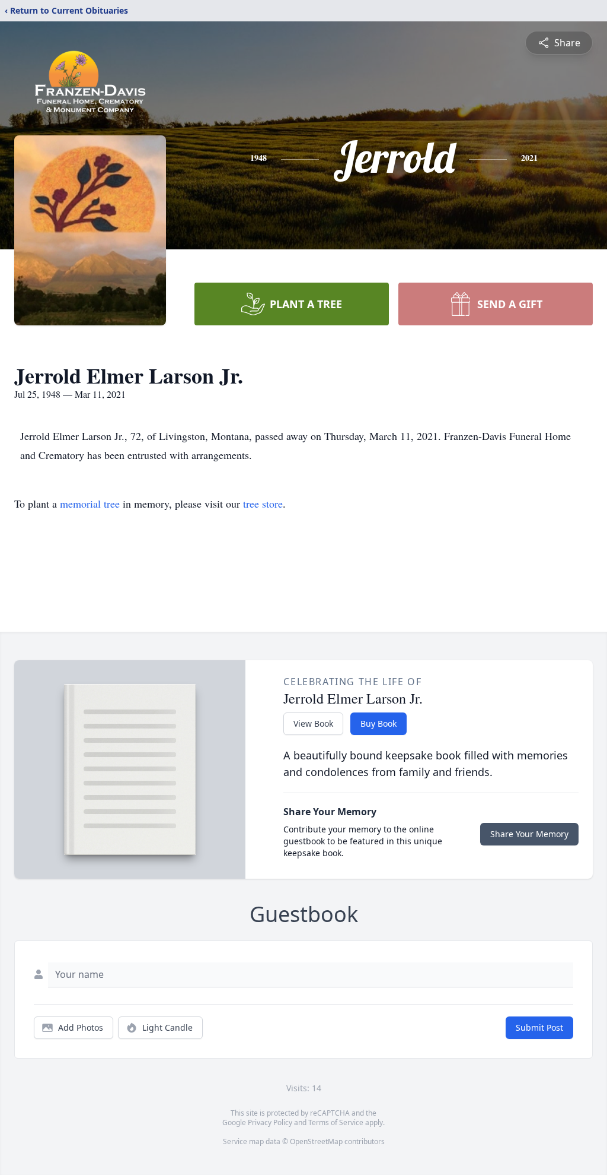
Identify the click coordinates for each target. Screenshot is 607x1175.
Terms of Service (335, 1122)
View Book (313, 723)
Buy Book (378, 723)
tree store (263, 503)
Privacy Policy (270, 1122)
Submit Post (539, 1027)
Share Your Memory (529, 834)
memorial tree (90, 503)
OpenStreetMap (316, 1141)
